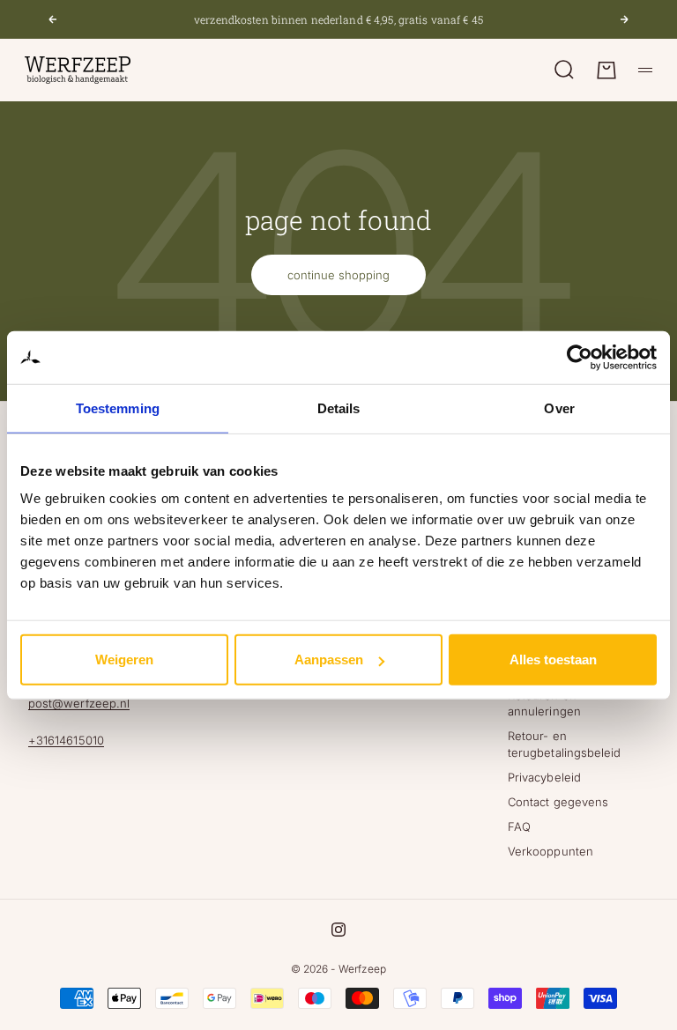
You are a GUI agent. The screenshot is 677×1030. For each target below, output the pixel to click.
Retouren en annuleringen (544, 703)
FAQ (519, 826)
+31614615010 (66, 740)
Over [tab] (559, 407)
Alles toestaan (553, 659)
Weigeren (124, 659)
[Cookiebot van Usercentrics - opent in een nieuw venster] (579, 357)
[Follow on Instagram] (338, 929)
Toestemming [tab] (118, 407)
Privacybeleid (544, 777)
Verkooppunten (550, 851)
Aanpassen (328, 659)
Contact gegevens (558, 802)
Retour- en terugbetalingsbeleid (564, 744)
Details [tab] (339, 407)
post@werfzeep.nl (79, 703)
